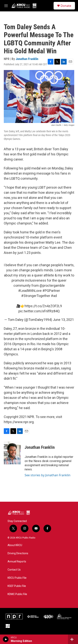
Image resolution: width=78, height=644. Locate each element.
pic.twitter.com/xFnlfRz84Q (39, 311)
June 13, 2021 (63, 320)
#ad (54, 296)
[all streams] (73, 639)
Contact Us (14, 569)
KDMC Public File (17, 594)
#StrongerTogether (35, 296)
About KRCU (15, 545)
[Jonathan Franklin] (12, 453)
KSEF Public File (17, 586)
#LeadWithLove (30, 291)
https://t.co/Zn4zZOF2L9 (43, 306)
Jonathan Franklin (27, 59)
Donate (66, 5)
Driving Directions (18, 553)
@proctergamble (52, 285)
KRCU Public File (17, 577)
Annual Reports (17, 561)
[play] (5, 639)
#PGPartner (51, 291)
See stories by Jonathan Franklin (47, 475)
